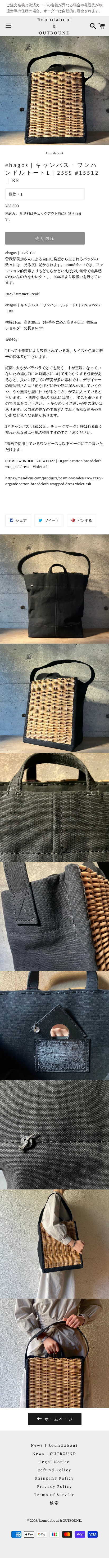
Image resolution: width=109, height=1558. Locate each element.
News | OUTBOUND (54, 1453)
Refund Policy (54, 1469)
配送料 (25, 213)
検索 (54, 1502)
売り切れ (44, 238)
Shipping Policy (54, 1478)
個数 (12, 194)
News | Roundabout (54, 1445)
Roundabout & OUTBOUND (54, 26)
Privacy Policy (54, 1486)
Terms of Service (54, 1494)
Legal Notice (54, 1461)
